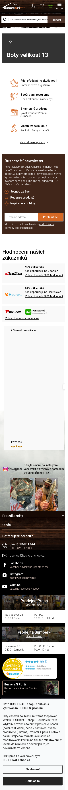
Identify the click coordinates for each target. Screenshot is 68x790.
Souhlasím (33, 781)
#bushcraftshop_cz (36, 473)
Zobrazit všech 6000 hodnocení (44, 275)
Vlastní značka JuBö (33, 126)
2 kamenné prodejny (33, 108)
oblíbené (42, 5)
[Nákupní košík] (50, 5)
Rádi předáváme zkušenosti (38, 80)
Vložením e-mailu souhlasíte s (29, 226)
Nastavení (33, 769)
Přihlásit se (50, 217)
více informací (34, 604)
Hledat (57, 20)
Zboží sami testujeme (34, 94)
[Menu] (59, 6)
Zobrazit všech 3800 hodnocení (44, 296)
